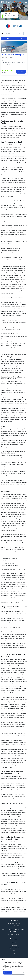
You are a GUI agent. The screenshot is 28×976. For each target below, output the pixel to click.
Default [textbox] (7, 38)
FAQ (14, 953)
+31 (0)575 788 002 (15, 926)
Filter (21, 38)
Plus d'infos (21, 71)
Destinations (14, 945)
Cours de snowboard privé (13, 55)
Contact (14, 950)
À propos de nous (14, 948)
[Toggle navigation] (26, 2)
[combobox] (7, 38)
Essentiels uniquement (18, 972)
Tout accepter (7, 972)
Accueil (14, 942)
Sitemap (14, 956)
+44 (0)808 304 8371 (14, 924)
